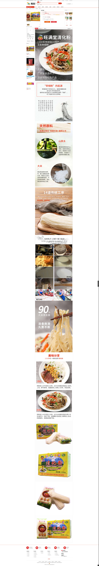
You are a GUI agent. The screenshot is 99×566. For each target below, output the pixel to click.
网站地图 (56, 561)
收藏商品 (28, 26)
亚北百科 (43, 561)
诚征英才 (53, 561)
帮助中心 (46, 561)
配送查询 (56, 552)
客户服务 (67, 0)
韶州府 (38, 4)
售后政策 (35, 552)
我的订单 (59, 0)
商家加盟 (49, 552)
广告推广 (49, 553)
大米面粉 (37, 8)
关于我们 (40, 561)
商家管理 (71, 0)
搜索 (60, 3)
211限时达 (56, 553)
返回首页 (41, 0)
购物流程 (28, 552)
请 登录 (35, 0)
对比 (31, 26)
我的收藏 (63, 0)
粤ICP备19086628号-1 (59, 562)
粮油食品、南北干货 (31, 8)
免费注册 (38, 0)
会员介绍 (28, 553)
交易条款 (49, 561)
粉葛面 (41, 4)
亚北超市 (47, 19)
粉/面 (39, 8)
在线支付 (42, 552)
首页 (27, 8)
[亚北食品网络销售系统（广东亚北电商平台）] (31, 3)
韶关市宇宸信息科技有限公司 (50, 564)
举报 (39, 26)
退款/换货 (35, 553)
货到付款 (42, 553)
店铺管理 (59, 561)
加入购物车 (47, 21)
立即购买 (54, 21)
